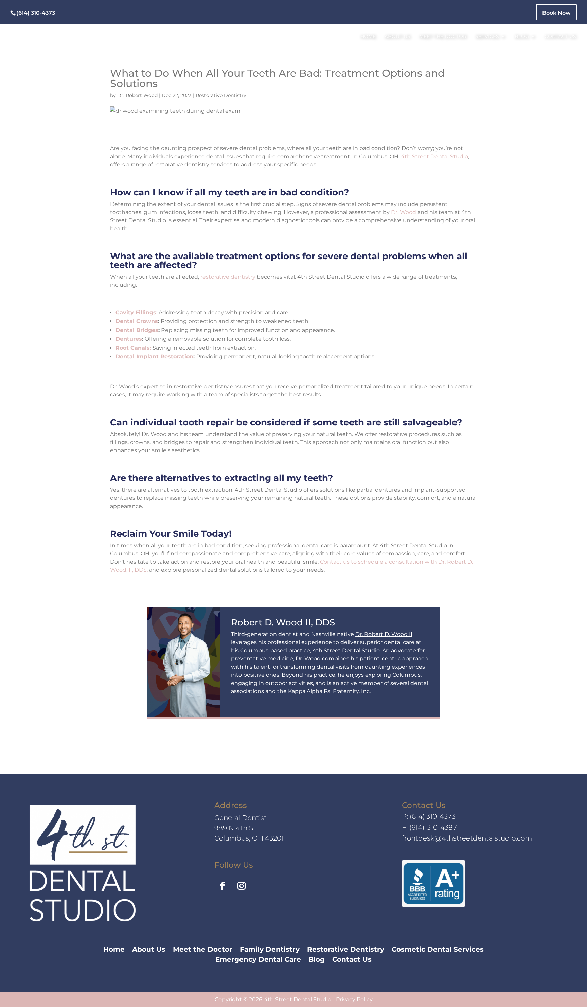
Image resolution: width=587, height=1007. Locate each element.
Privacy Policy (354, 999)
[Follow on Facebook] (222, 886)
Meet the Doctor (442, 36)
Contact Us (560, 36)
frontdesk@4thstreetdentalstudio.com (467, 838)
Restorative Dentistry (221, 95)
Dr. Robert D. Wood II (383, 634)
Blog (522, 36)
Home (368, 36)
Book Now (556, 13)
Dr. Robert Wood (137, 95)
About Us (397, 36)
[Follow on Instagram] (241, 886)
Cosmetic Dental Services (438, 950)
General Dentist (240, 818)
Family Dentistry (270, 950)
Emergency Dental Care (258, 960)
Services (487, 36)
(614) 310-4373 (433, 816)
